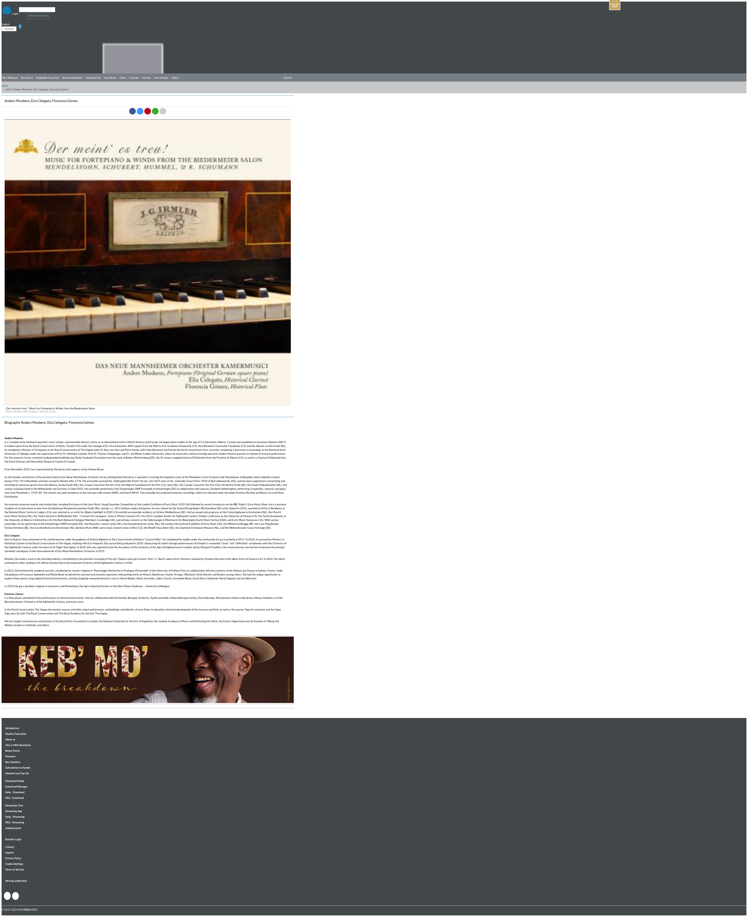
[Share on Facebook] (132, 111)
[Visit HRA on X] (15, 896)
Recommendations (72, 77)
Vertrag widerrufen (16, 880)
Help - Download (14, 792)
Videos (175, 77)
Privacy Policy (13, 858)
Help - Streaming (15, 816)
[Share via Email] (163, 111)
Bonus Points (12, 750)
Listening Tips (93, 77)
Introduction (12, 728)
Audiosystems (13, 828)
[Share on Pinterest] (147, 111)
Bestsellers (27, 77)
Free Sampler (161, 77)
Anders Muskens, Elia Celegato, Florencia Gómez (30, 411)
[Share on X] (140, 111)
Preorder (134, 77)
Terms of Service (14, 869)
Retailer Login (13, 839)
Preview (146, 77)
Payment (10, 756)
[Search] (21, 14)
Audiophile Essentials (47, 77)
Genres (288, 77)
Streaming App (13, 811)
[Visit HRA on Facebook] (7, 896)
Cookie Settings (14, 863)
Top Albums (110, 77)
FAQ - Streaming (14, 822)
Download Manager (16, 786)
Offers (122, 77)
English (6, 24)
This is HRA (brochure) (18, 745)
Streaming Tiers (14, 805)
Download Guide (14, 780)
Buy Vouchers (12, 762)
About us (10, 739)
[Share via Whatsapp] (155, 111)
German (9, 28)
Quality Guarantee (15, 733)
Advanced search (38, 15)
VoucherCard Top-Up (17, 773)
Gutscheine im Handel (17, 767)
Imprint (9, 852)
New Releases (10, 77)
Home (5, 85)
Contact (9, 846)
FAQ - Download (14, 797)
